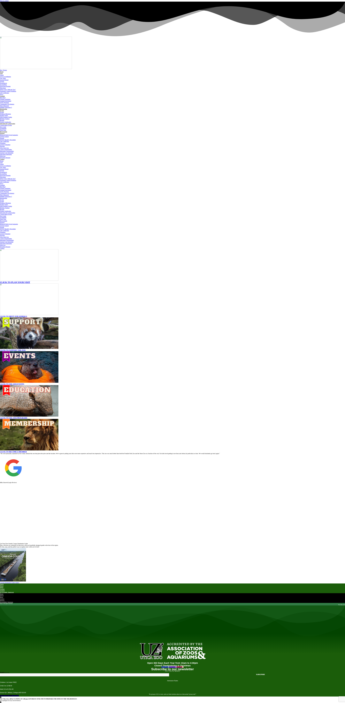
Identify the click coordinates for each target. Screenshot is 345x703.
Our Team (3, 78)
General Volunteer (5, 144)
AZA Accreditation (5, 76)
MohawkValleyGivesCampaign (9, 135)
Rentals (2, 120)
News (1, 94)
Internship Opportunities (7, 151)
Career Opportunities (6, 149)
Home (2, 72)
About (2, 75)
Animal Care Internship (6, 153)
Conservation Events (6, 125)
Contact (2, 159)
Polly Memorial (4, 106)
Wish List (2, 156)
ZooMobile (3, 128)
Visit (1, 73)
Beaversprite (3, 131)
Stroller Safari (4, 115)
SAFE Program (4, 102)
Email (4, 672)
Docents (2, 146)
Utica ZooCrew (4, 148)
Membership (3, 109)
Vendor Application (5, 122)
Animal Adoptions (5, 99)
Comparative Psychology (7, 104)
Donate (2, 138)
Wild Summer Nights (6, 117)
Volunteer (2, 143)
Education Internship (6, 154)
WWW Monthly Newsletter (8, 140)
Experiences (3, 83)
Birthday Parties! (5, 119)
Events (2, 110)
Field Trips (3, 130)
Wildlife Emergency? (6, 107)
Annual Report (4, 80)
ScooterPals (3, 85)
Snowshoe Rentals (5, 86)
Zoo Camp (3, 127)
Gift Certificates (4, 93)
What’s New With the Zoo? (8, 89)
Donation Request (5, 157)
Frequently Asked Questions (8, 91)
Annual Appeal (4, 136)
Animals (2, 96)
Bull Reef (2, 97)
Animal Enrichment (5, 101)
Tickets (2, 81)
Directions (3, 88)
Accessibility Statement (7, 592)
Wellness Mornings (5, 114)
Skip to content (4, 1)
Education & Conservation (7, 123)
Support (2, 133)
